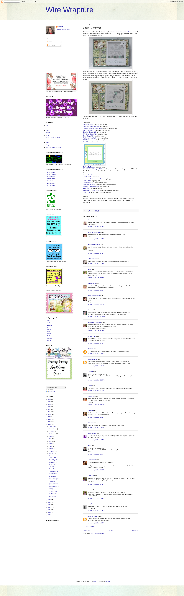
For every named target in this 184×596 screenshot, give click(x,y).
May (50, 444)
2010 (49, 512)
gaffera (95, 581)
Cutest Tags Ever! (54, 460)
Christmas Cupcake (52, 456)
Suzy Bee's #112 (88, 130)
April (50, 446)
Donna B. (90, 349)
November (52, 429)
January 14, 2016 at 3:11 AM (96, 304)
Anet (48, 321)
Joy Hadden (50, 181)
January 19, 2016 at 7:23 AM (96, 454)
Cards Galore (87, 181)
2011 (49, 510)
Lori (47, 140)
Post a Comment (90, 526)
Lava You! (52, 481)
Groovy (51, 489)
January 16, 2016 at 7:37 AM (96, 390)
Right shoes (52, 476)
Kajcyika (90, 371)
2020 (49, 414)
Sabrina (49, 338)
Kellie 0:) (90, 423)
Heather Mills (51, 179)
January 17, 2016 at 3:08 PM (96, 417)
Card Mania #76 (88, 177)
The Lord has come (53, 465)
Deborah (49, 325)
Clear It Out (86, 192)
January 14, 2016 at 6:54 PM (96, 343)
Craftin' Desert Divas (89, 175)
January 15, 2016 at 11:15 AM (96, 380)
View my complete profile (63, 29)
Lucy (48, 331)
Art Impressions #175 (89, 138)
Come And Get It (88, 124)
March (51, 449)
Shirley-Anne (92, 283)
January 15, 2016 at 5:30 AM (96, 366)
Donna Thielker (51, 174)
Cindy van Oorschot (94, 232)
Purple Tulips (53, 462)
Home (111, 530)
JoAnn (90, 386)
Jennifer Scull (92, 460)
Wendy (49, 340)
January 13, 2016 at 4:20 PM (96, 278)
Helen (89, 445)
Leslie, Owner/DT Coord (53, 137)
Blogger (107, 581)
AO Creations (92, 259)
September (52, 434)
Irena (47, 135)
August (51, 436)
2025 (49, 402)
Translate (52, 392)
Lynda (49, 333)
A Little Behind (53, 494)
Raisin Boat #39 (88, 183)
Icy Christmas (53, 491)
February (52, 451)
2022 (49, 409)
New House (52, 496)
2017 (49, 422)
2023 (49, 407)
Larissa (49, 329)
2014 (49, 502)
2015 (49, 500)
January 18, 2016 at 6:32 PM (96, 440)
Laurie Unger (51, 183)
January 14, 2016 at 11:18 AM (96, 316)
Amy (47, 125)
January (51, 454)
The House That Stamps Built (121, 32)
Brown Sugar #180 (88, 136)
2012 (49, 507)
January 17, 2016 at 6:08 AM (96, 405)
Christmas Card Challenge (91, 126)
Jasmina (90, 410)
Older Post (135, 530)
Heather (60, 26)
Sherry (48, 142)
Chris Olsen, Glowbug (94, 322)
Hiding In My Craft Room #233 (92, 128)
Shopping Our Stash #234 (91, 190)
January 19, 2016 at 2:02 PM (96, 498)
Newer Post (86, 530)
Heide (89, 269)
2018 (49, 419)
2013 (49, 505)
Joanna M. (91, 476)
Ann (47, 128)
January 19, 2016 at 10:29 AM (96, 470)
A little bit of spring (54, 479)
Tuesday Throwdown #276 (91, 186)
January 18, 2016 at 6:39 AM (96, 427)
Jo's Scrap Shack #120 (90, 134)
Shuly (47, 145)
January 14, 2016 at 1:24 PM (96, 331)
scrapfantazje (92, 504)
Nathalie (49, 336)
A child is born (53, 474)
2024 (49, 404)
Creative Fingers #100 (89, 132)
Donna (90, 310)
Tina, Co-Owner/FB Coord (53, 147)
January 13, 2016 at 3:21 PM (96, 263)
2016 (49, 424)
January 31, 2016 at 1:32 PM (96, 523)
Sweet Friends (53, 469)
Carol (47, 130)
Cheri (89, 220)
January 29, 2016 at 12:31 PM (96, 510)
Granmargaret (92, 433)
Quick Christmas (53, 484)
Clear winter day (53, 471)
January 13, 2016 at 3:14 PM (96, 253)
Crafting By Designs (89, 167)
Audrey (49, 323)
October (51, 431)
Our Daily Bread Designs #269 (92, 169)
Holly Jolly (86, 188)
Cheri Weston (51, 172)
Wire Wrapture (69, 10)
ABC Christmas (88, 140)
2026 (49, 399)
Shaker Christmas (54, 486)
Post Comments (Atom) (97, 533)
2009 (49, 515)
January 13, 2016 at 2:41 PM (96, 239)
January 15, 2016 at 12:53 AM (96, 353)
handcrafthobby (92, 359)
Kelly (48, 327)
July (50, 439)
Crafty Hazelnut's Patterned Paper (93, 179)
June (50, 441)
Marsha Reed (92, 336)
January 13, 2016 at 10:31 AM (96, 226)
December (52, 426)
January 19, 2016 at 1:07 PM (96, 484)
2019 (49, 417)
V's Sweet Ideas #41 (89, 184)
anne (89, 490)
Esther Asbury (51, 176)
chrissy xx (91, 396)
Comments (51, 45)
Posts (50, 42)
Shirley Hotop (51, 185)
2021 (49, 412)
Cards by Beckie (93, 516)
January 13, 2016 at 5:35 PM (96, 290)
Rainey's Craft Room (94, 244)
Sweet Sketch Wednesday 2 (91, 142)
